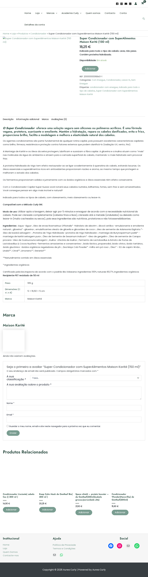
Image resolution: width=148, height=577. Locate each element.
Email (10, 414)
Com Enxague (98, 80)
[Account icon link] (135, 3)
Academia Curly (70, 13)
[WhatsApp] (130, 3)
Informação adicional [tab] (27, 119)
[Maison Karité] (14, 340)
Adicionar (90, 68)
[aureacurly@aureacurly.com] (54, 555)
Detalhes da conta (35, 24)
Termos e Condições (64, 548)
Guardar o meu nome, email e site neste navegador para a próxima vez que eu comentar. (55, 426)
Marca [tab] (45, 119)
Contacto (110, 13)
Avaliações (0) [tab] (59, 119)
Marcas (50, 13)
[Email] (126, 3)
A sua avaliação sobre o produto (29, 384)
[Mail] (128, 545)
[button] (144, 19)
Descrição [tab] (8, 119)
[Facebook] (117, 3)
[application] (41, 13)
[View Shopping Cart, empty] (142, 3)
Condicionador (113, 80)
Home (28, 13)
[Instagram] (121, 3)
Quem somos (93, 13)
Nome (10, 403)
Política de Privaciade (64, 544)
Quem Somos (10, 551)
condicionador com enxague (104, 87)
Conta (123, 13)
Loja (37, 13)
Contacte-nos (11, 555)
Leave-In (126, 80)
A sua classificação (16, 378)
